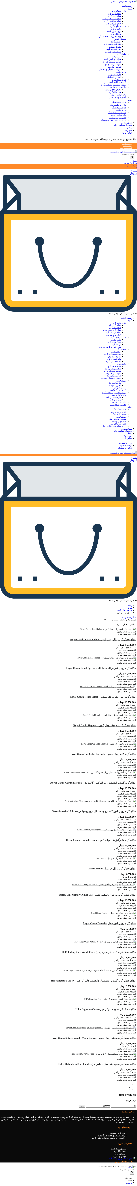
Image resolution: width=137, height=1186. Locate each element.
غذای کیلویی (126, 123)
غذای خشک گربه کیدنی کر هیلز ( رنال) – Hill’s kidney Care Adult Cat (99, 952)
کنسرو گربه (116, 29)
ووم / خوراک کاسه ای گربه (109, 36)
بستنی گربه (116, 41)
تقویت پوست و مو (113, 64)
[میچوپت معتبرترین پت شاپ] (124, 1)
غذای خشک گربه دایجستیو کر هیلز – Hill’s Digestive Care (105, 1009)
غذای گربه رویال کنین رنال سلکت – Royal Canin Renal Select (103, 696)
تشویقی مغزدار (114, 46)
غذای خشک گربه (119, 11)
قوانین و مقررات (119, 1156)
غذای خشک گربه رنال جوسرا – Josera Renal (112, 868)
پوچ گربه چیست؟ (117, 1133)
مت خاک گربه (115, 92)
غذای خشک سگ (119, 102)
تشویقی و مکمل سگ (117, 112)
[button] (126, 632)
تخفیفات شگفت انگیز (122, 125)
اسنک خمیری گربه (113, 51)
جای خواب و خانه (118, 95)
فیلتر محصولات (129, 617)
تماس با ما (127, 133)
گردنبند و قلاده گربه (117, 82)
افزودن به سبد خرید (127, 650)
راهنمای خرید (127, 146)
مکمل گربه (121, 54)
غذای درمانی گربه (113, 24)
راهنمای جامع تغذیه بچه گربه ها (111, 1135)
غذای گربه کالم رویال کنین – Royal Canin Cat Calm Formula (103, 754)
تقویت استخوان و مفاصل (110, 69)
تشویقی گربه (120, 39)
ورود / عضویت (127, 144)
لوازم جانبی (121, 72)
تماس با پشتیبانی (126, 148)
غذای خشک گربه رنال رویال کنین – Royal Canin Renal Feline (103, 639)
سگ (130, 100)
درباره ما (128, 130)
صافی (82, 1106)
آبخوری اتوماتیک (114, 77)
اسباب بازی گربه (119, 79)
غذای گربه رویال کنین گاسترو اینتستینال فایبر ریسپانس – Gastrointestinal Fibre (94, 811)
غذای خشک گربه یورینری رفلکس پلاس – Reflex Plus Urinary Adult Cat (97, 894)
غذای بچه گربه (114, 16)
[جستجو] (132, 157)
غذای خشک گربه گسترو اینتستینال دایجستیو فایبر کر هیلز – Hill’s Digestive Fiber (93, 980)
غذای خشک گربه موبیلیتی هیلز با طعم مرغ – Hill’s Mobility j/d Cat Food (97, 1064)
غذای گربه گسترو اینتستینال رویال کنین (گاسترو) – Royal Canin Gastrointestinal (93, 782)
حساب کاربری (120, 1151)
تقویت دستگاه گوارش (111, 62)
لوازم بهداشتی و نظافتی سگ (113, 120)
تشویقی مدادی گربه (112, 44)
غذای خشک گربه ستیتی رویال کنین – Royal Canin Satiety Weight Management (93, 1038)
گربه (130, 8)
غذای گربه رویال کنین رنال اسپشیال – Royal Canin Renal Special (101, 668)
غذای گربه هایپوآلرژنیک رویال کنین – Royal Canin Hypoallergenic (101, 840)
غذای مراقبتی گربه (112, 21)
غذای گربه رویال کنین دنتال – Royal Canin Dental (109, 923)
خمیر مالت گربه (114, 57)
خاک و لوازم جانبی (118, 87)
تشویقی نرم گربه (113, 49)
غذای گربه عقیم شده (111, 18)
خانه (130, 605)
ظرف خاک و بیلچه (113, 90)
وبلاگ (129, 128)
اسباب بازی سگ (119, 107)
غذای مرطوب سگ (118, 105)
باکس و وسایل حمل (117, 97)
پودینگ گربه (116, 34)
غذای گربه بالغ (114, 13)
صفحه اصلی (126, 6)
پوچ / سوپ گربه (114, 31)
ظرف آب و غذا (114, 74)
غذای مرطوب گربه (118, 26)
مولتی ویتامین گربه (112, 59)
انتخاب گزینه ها (129, 877)
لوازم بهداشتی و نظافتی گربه (113, 84)
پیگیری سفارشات (118, 1149)
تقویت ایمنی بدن (114, 67)
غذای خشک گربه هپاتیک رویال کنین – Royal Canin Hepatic (104, 725)
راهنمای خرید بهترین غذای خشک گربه (108, 1138)
